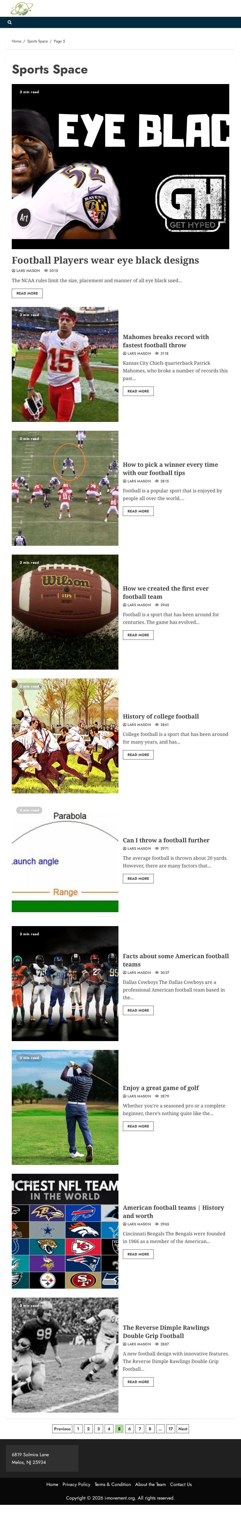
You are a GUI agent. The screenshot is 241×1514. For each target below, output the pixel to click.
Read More (27, 293)
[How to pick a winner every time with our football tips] (65, 488)
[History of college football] (65, 735)
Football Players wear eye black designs (105, 260)
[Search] (9, 22)
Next (182, 1429)
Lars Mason (28, 271)
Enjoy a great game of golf (161, 1088)
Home (52, 1484)
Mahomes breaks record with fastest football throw (166, 341)
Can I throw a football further (166, 840)
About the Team (150, 1484)
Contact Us (181, 1484)
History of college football (161, 716)
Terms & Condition (113, 1484)
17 (170, 1429)
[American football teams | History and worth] (65, 1231)
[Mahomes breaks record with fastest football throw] (65, 364)
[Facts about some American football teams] (65, 983)
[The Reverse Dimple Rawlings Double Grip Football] (65, 1355)
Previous (62, 1429)
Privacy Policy (76, 1484)
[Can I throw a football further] (65, 859)
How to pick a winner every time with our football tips (170, 469)
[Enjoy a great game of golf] (65, 1107)
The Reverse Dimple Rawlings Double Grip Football (166, 1332)
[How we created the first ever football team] (65, 612)
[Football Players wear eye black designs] (120, 166)
